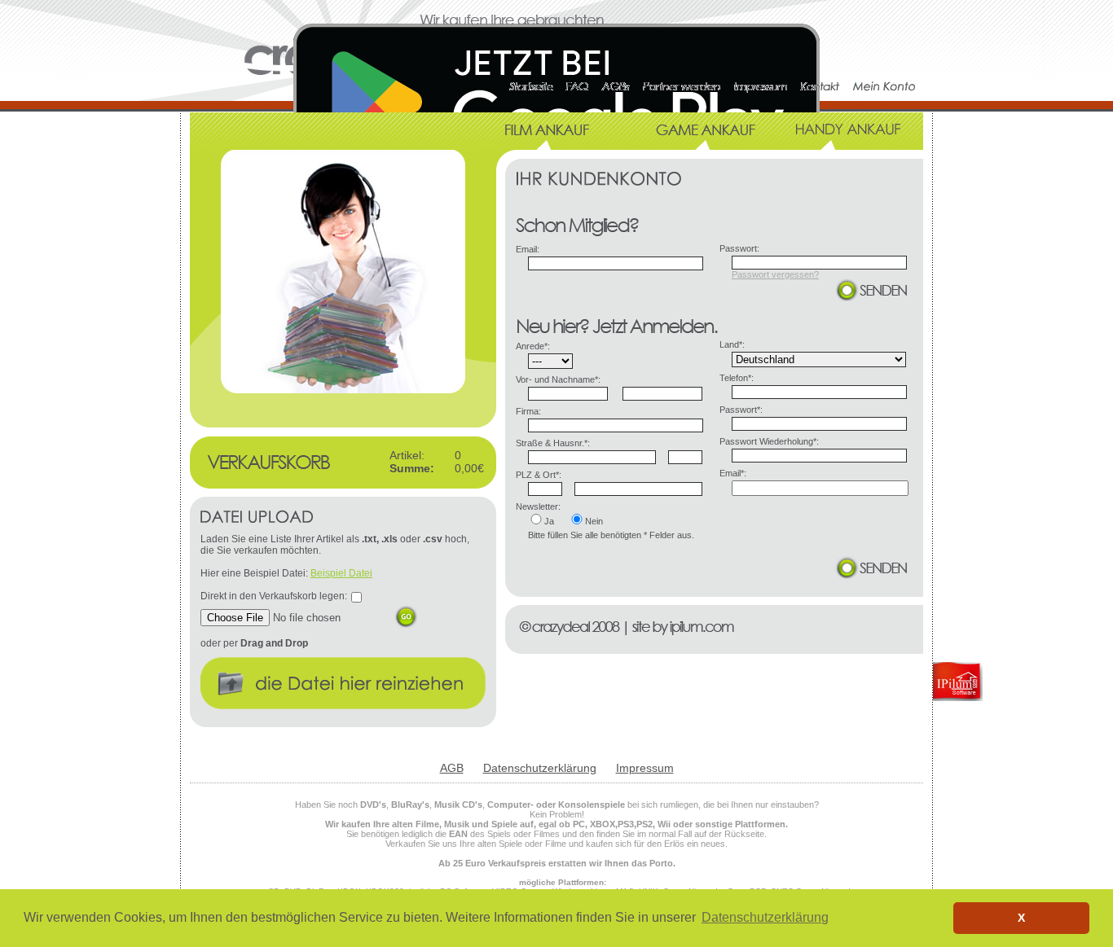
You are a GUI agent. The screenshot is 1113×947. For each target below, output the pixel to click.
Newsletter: (538, 506)
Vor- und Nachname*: (558, 379)
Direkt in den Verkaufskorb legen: (273, 596)
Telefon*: (736, 378)
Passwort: (739, 248)
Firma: (528, 411)
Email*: (732, 473)
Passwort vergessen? (775, 274)
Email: (527, 249)
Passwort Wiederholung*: (769, 441)
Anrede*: (533, 346)
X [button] (1021, 917)
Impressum (645, 767)
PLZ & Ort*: (538, 475)
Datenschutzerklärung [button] (765, 917)
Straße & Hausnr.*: (553, 443)
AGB (452, 767)
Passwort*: (741, 409)
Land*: (732, 344)
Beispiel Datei (341, 573)
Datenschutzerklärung (539, 767)
